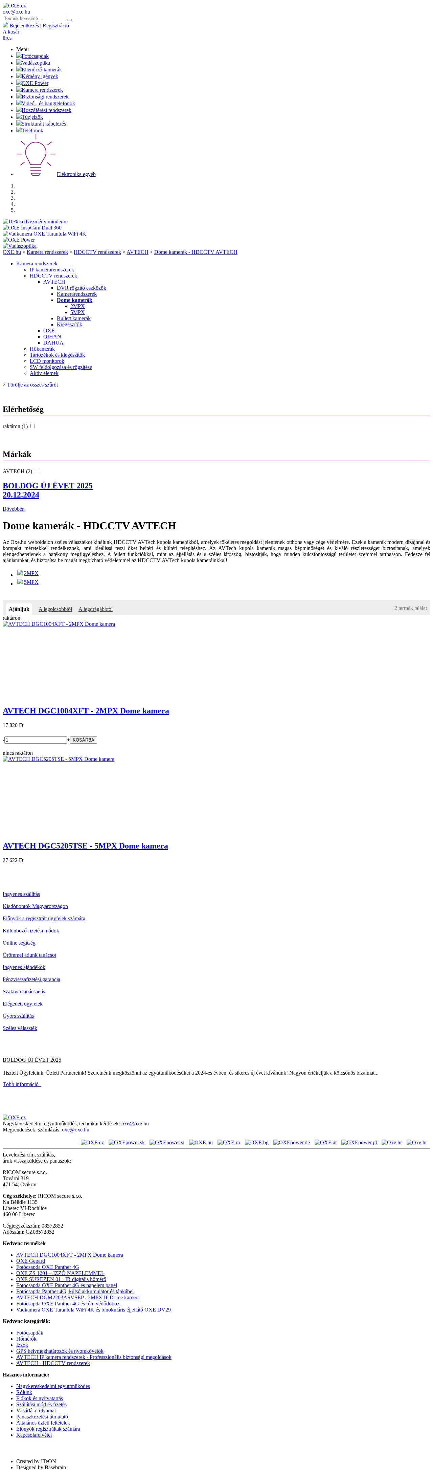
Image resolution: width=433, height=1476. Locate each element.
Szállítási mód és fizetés (41, 1404)
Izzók (22, 1345)
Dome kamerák (74, 300)
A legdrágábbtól (95, 609)
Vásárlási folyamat (36, 1410)
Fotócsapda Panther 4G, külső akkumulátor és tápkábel (75, 1291)
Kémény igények (40, 76)
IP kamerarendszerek (52, 269)
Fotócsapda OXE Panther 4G (47, 1267)
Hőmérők (26, 1339)
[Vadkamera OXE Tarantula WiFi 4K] (44, 234)
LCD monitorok (47, 361)
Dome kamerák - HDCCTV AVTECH (195, 252)
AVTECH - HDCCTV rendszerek (53, 1363)
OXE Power (35, 83)
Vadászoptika (36, 63)
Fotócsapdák (35, 56)
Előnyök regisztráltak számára (48, 1429)
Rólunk (24, 1392)
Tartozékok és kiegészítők (57, 355)
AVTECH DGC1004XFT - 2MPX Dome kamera (86, 710)
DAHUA (53, 343)
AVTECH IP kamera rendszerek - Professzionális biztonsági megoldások (94, 1357)
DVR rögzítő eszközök (81, 288)
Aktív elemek (44, 373)
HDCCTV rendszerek (97, 252)
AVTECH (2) (18, 471)
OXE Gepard (30, 1261)
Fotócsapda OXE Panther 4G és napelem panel (66, 1285)
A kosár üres (11, 35)
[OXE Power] (19, 240)
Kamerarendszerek (77, 294)
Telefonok (32, 130)
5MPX (77, 312)
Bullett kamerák (74, 318)
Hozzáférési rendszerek (46, 110)
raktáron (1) (16, 426)
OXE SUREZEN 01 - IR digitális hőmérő (61, 1279)
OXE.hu (12, 252)
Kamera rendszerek (42, 90)
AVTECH (138, 252)
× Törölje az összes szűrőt (30, 385)
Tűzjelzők (32, 117)
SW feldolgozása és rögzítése (61, 367)
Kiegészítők (69, 324)
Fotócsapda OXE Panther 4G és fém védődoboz (67, 1303)
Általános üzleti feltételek (43, 1423)
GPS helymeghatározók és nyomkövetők (60, 1351)
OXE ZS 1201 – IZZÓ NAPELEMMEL (60, 1273)
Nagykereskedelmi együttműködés (53, 1386)
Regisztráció (56, 25)
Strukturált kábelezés (44, 124)
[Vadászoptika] (20, 246)
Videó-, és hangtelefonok (48, 103)
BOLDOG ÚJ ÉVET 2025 (48, 490)
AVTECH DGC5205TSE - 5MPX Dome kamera (85, 845)
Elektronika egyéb (76, 174)
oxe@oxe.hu (16, 12)
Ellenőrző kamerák (42, 69)
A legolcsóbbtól (55, 609)
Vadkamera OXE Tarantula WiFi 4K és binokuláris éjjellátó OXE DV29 (93, 1310)
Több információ (22, 1084)
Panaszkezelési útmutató (42, 1416)
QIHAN (52, 336)
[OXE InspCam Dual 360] (32, 227)
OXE (49, 330)
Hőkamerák (42, 349)
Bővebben (14, 509)
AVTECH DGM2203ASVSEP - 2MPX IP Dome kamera (78, 1297)
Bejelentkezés (24, 25)
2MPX (77, 306)
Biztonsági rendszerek (45, 97)
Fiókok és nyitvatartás (39, 1398)
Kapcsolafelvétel (34, 1435)
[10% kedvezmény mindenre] (35, 221)
